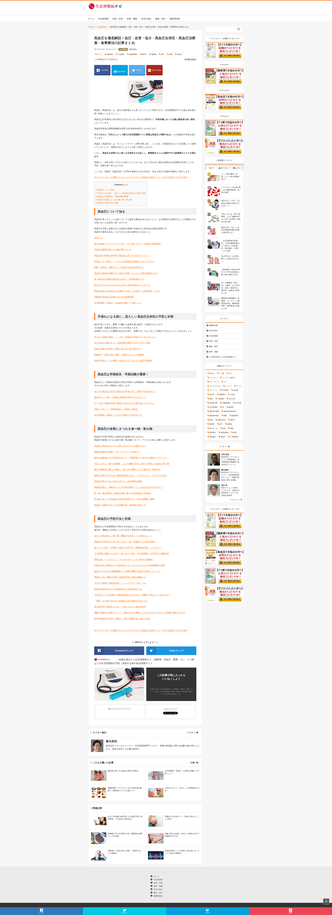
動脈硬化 (110, 54)
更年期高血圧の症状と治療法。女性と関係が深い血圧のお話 (122, 619)
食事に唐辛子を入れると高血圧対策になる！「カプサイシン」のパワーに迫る (130, 475)
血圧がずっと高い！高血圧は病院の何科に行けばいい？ (120, 397)
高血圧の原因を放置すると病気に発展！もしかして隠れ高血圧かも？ (126, 273)
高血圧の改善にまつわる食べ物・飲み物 (114, 200)
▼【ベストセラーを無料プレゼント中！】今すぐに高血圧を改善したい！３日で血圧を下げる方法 (139, 177)
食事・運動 (132, 19)
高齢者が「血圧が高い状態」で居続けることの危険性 (119, 355)
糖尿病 (231, 407)
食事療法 (213, 432)
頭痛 (170, 54)
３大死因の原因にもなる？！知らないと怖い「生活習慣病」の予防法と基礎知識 (131, 553)
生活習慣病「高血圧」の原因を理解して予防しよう (118, 303)
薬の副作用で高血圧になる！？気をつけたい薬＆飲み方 (120, 607)
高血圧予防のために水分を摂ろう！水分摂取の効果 (118, 481)
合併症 (232, 394)
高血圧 (179, 54)
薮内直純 (133, 49)
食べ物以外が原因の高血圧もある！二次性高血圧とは (119, 279)
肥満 (211, 420)
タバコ (99, 54)
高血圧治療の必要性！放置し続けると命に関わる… (118, 349)
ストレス (228, 386)
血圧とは (98, 238)
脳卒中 (144, 54)
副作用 (212, 394)
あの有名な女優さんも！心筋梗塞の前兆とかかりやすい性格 (122, 343)
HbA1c (212, 373)
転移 (223, 428)
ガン (225, 382)
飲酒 (235, 432)
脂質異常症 (221, 420)
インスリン (213, 378)
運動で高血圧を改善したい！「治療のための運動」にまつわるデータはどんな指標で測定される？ (139, 613)
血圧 (162, 54)
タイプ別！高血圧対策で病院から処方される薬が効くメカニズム (124, 403)
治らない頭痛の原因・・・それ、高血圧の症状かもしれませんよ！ (125, 337)
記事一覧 (194, 763)
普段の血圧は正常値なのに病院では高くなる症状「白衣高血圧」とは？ (127, 291)
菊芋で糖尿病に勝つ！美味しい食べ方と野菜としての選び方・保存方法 (127, 469)
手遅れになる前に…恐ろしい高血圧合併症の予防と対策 (121, 193)
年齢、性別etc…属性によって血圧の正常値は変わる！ (119, 267)
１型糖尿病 (234, 437)
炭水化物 (238, 403)
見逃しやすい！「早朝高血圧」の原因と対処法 (116, 409)
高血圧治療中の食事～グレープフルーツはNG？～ (117, 452)
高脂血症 (213, 437)
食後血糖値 (225, 432)
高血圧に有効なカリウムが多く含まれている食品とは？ (120, 446)
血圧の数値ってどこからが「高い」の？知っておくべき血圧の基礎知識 (127, 244)
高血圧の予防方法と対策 (107, 203)
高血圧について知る (105, 190)
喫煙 (211, 399)
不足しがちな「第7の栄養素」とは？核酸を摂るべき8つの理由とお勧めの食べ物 (131, 464)
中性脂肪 (225, 390)
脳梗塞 (154, 54)
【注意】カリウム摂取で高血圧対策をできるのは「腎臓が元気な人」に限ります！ (132, 595)
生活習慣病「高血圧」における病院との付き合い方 (118, 415)
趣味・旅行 (160, 19)
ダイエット (213, 390)
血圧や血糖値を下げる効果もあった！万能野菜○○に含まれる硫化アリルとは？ (130, 458)
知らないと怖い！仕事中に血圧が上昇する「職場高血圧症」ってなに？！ (128, 547)
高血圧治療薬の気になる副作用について (113, 249)
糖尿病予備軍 (214, 411)
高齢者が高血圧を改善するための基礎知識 (114, 297)
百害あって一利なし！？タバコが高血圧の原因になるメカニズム (124, 261)
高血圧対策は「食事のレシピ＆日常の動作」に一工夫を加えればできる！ (128, 487)
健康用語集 (175, 19)
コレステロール (215, 386)
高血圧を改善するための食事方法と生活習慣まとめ (118, 589)
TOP (92, 27)
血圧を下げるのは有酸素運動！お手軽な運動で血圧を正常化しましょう (127, 571)
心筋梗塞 (121, 54)
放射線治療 (213, 403)
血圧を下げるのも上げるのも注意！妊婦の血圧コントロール (122, 285)
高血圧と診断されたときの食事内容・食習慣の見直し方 (120, 505)
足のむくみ (213, 428)
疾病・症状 (118, 19)
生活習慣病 (103, 19)
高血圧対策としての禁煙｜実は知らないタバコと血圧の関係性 (123, 360)
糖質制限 (235, 416)
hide (125, 185)
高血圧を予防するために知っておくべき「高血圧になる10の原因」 (125, 542)
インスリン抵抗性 (228, 378)
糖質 (225, 416)
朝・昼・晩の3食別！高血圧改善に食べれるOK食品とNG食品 (122, 493)
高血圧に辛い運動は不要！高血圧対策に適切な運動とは (120, 577)
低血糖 (235, 390)
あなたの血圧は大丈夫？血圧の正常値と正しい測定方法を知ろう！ (125, 391)
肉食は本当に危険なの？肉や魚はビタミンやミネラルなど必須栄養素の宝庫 (129, 565)
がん (230, 373)
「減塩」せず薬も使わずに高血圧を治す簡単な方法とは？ (121, 601)
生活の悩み (146, 19)
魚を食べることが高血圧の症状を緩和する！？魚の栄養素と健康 (124, 499)
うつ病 (221, 373)
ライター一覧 (192, 733)
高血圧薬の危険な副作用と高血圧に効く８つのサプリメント (122, 255)
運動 (231, 428)
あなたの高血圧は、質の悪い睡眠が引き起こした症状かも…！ (123, 536)
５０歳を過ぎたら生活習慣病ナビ (222, 357)
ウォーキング (214, 382)
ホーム (91, 19)
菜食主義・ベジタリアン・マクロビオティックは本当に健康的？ (124, 559)
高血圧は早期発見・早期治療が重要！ (113, 196)
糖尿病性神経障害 (230, 411)
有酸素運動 (133, 54)
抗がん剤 (232, 399)
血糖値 (229, 424)
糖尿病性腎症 (214, 416)
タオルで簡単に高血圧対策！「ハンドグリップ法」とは (120, 583)
